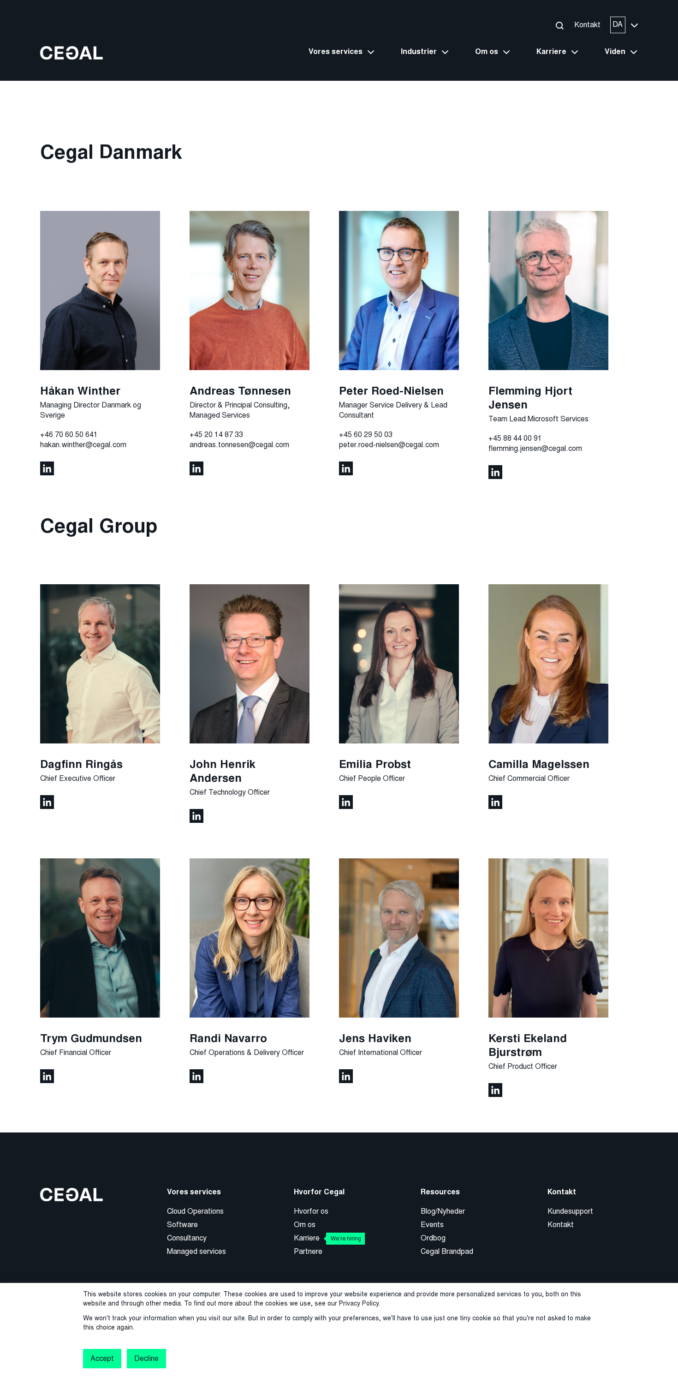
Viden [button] (615, 52)
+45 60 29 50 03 (366, 434)
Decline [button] (146, 1358)
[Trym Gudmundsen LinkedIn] (47, 1075)
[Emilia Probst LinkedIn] (346, 801)
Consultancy (187, 1238)
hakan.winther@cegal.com (83, 444)
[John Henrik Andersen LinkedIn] (196, 815)
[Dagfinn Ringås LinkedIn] (47, 801)
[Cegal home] (71, 52)
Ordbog (433, 1238)
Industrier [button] (419, 52)
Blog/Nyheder (443, 1211)
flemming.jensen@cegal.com (535, 448)
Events (432, 1224)
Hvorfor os (311, 1211)
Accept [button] (102, 1358)
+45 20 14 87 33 (216, 434)
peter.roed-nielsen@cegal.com (389, 444)
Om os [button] (486, 52)
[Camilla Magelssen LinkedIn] (495, 801)
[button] (559, 25)
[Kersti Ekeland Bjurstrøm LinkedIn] (495, 1089)
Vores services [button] (336, 52)
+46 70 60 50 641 (69, 434)
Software (182, 1224)
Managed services (196, 1251)
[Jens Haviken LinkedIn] (346, 1075)
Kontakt (587, 25)
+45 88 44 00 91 (515, 438)
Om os (304, 1224)
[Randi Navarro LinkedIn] (196, 1075)
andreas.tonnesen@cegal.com (239, 444)
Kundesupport (570, 1211)
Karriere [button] (551, 52)
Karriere (327, 1238)
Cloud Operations (195, 1211)
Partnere (308, 1251)
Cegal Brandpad (447, 1251)
